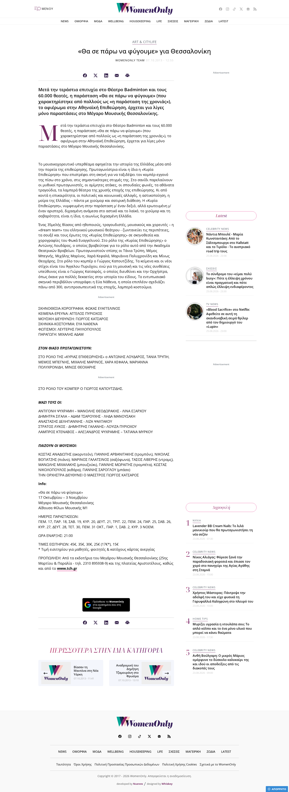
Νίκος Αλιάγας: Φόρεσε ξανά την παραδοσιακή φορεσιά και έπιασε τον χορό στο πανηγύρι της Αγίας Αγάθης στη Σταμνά (221, 563)
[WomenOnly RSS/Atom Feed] (253, 9)
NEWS (65, 21)
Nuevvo (138, 784)
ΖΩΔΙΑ (209, 21)
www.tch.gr (67, 568)
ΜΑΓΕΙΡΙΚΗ (191, 21)
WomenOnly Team (130, 60)
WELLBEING (116, 21)
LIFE (159, 21)
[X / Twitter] (95, 76)
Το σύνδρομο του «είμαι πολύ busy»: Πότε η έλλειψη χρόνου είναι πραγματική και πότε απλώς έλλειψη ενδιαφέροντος (229, 280)
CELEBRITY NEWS (217, 229)
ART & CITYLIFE (144, 42)
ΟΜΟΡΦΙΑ (81, 21)
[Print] (127, 76)
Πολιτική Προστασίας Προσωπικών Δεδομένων (127, 764)
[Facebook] (85, 76)
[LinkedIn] (106, 76)
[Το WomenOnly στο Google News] (247, 9)
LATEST (223, 21)
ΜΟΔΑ (98, 21)
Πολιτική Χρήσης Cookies (179, 764)
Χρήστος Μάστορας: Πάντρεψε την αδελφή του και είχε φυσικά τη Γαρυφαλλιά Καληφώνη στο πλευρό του (223, 597)
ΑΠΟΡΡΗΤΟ (279, 789)
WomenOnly (144, 723)
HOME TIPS (200, 618)
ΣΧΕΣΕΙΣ (173, 21)
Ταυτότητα (63, 764)
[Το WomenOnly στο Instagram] (226, 9)
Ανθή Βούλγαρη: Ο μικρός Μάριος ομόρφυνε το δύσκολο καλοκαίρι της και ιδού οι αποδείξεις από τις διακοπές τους (221, 662)
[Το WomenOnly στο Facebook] (219, 9)
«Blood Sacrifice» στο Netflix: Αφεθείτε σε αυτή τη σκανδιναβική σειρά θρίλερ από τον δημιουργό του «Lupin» (228, 318)
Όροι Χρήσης (83, 764)
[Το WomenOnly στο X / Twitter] (240, 9)
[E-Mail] (117, 76)
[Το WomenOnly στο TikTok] (233, 9)
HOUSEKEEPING (140, 21)
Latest (221, 215)
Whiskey (167, 784)
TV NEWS (212, 304)
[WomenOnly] (145, 9)
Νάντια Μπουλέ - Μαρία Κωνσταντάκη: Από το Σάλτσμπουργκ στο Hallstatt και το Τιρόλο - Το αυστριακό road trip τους (228, 242)
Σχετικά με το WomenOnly (218, 764)
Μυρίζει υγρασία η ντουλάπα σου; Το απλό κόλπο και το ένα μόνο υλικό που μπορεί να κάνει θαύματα (222, 628)
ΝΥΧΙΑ (197, 520)
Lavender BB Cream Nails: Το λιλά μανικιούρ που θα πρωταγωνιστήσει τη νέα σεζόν (223, 530)
